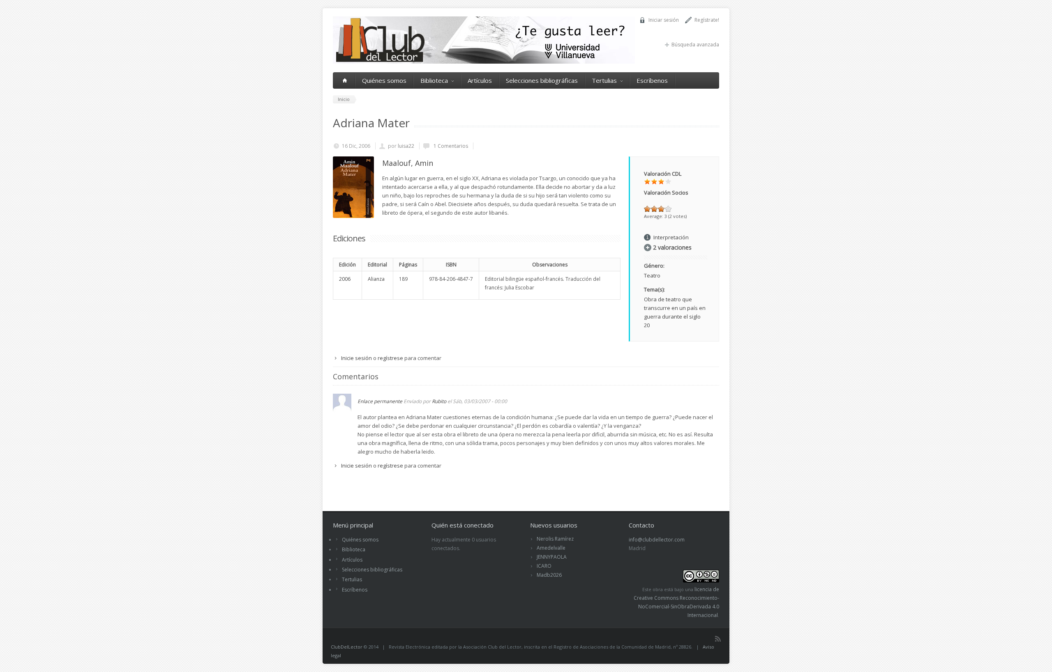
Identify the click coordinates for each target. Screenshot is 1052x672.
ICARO (544, 565)
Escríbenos (652, 80)
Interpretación (671, 237)
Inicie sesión (356, 358)
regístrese (390, 358)
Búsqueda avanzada (695, 44)
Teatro (652, 275)
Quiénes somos (384, 80)
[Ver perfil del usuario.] (342, 410)
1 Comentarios (450, 145)
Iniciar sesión (663, 19)
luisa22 (406, 145)
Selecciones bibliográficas (542, 80)
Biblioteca (434, 80)
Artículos (480, 80)
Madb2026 (549, 574)
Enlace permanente (380, 401)
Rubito (439, 401)
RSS (718, 638)
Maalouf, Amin (407, 163)
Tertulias (604, 80)
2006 (345, 278)
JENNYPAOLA (552, 556)
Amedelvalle (551, 547)
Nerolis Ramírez (555, 538)
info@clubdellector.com (657, 539)
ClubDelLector (346, 647)
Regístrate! (706, 19)
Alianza (376, 278)
